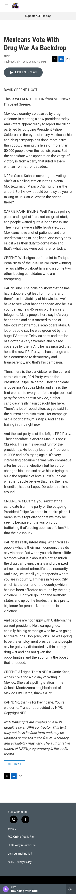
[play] (6, 889)
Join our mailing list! (20, 853)
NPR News (14, 763)
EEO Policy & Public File (22, 845)
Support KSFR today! (38, 15)
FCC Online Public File (21, 836)
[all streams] (71, 889)
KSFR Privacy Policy (20, 862)
